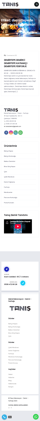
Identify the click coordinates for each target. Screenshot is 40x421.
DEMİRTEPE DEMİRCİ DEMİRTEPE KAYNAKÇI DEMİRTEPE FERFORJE (15, 63)
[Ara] (4, 417)
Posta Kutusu (13, 363)
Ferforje (6, 187)
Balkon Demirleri (9, 161)
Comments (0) (11, 55)
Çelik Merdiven (9, 177)
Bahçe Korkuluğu (10, 156)
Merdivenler (8, 192)
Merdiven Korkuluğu (15, 357)
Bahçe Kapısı (8, 151)
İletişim (10, 387)
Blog (10, 381)
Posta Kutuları (9, 203)
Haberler (11, 377)
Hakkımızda (12, 384)
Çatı (5, 172)
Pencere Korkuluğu (10, 197)
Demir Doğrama (9, 182)
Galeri (10, 374)
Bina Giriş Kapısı (9, 166)
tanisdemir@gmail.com (13, 126)
